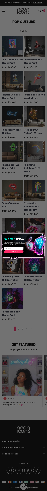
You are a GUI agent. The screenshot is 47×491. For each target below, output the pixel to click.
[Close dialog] (42, 235)
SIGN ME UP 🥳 (14, 251)
